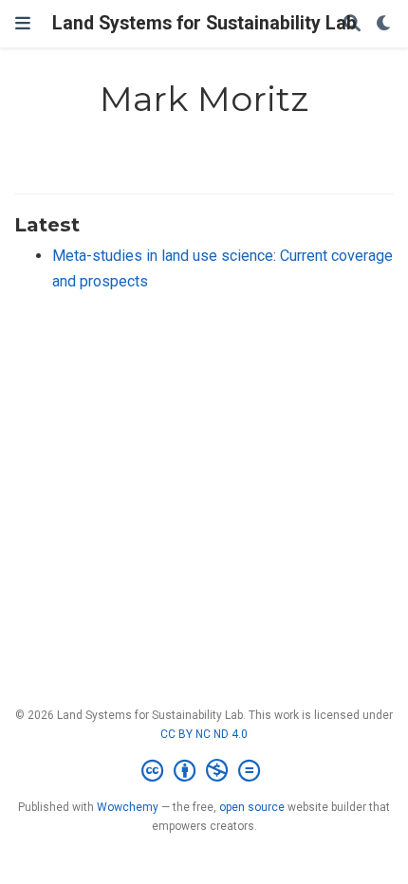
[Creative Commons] (204, 771)
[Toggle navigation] (22, 23)
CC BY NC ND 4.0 (204, 734)
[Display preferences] (384, 24)
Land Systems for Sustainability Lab (204, 23)
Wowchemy (127, 807)
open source (252, 807)
